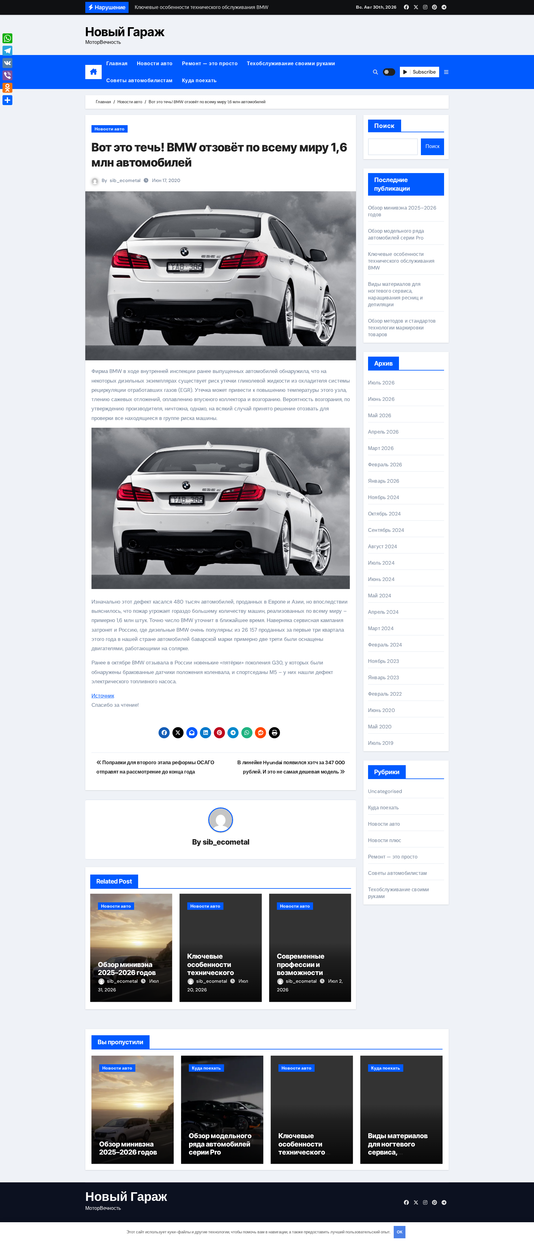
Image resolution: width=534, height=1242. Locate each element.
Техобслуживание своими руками (291, 63)
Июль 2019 (380, 743)
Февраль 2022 (385, 694)
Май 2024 (380, 595)
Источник (102, 695)
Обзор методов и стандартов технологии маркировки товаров (402, 328)
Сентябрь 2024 (386, 530)
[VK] (7, 63)
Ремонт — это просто (210, 63)
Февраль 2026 (385, 464)
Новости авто (155, 63)
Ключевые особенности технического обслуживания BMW (211, 972)
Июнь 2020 (381, 710)
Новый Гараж (125, 31)
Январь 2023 (383, 677)
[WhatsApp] (7, 38)
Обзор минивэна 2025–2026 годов (127, 968)
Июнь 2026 (381, 399)
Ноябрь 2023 (383, 661)
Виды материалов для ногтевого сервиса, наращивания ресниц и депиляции (395, 294)
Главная (117, 63)
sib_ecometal (125, 180)
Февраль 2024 (385, 645)
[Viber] (7, 75)
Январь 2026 (383, 481)
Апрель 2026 (383, 432)
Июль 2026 (381, 382)
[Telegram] (7, 51)
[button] (446, 72)
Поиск (384, 125)
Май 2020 (380, 726)
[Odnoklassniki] (7, 88)
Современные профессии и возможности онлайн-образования (300, 972)
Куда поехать (199, 80)
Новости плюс (384, 840)
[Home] (93, 72)
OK (399, 1232)
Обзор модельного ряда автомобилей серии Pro (396, 234)
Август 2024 (382, 546)
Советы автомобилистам (139, 80)
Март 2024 (381, 628)
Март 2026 (381, 448)
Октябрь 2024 (384, 514)
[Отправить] (7, 100)
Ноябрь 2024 (383, 497)
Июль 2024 (381, 563)
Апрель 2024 (383, 612)
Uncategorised (385, 791)
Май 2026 (380, 415)
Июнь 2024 (381, 579)
